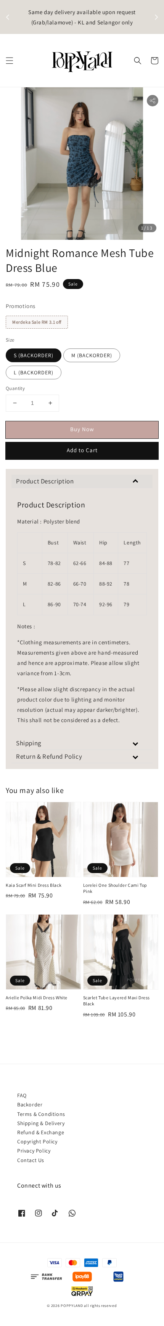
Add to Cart (82, 450)
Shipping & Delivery (40, 1123)
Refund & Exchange (40, 1132)
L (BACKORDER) (33, 372)
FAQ (22, 1095)
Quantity (15, 388)
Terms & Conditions (41, 1114)
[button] (9, 60)
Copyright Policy (37, 1141)
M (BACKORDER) (91, 355)
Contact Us (30, 1160)
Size (10, 340)
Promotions (20, 306)
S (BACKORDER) (33, 355)
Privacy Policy (33, 1150)
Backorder (29, 1104)
